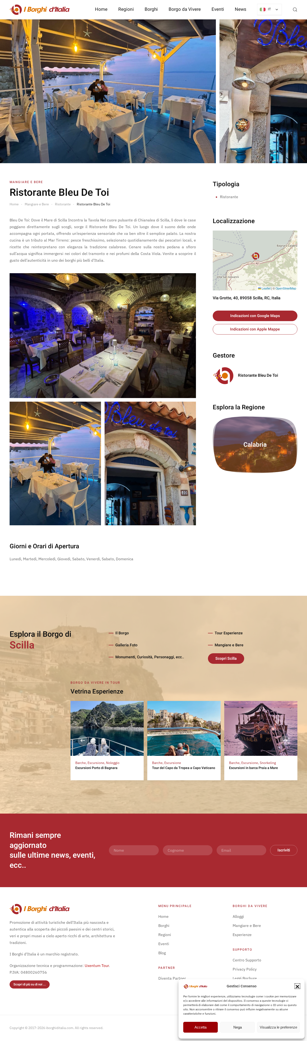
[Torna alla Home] (40, 9)
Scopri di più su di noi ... (29, 984)
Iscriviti (283, 850)
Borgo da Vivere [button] (185, 9)
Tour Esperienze (229, 633)
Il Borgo (122, 633)
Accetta (201, 1027)
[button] (297, 986)
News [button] (240, 9)
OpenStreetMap (286, 288)
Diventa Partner (172, 978)
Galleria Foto (126, 645)
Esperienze (242, 934)
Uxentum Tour (97, 965)
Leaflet (266, 288)
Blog (162, 952)
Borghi (151, 9)
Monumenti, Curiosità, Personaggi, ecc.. (149, 657)
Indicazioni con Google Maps (255, 316)
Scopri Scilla (226, 658)
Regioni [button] (126, 9)
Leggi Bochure (245, 978)
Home (101, 9)
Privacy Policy (245, 969)
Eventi (218, 9)
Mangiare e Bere (229, 645)
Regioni (164, 934)
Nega (237, 1027)
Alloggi (238, 916)
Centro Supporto (247, 960)
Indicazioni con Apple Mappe (255, 329)
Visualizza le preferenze (278, 1027)
